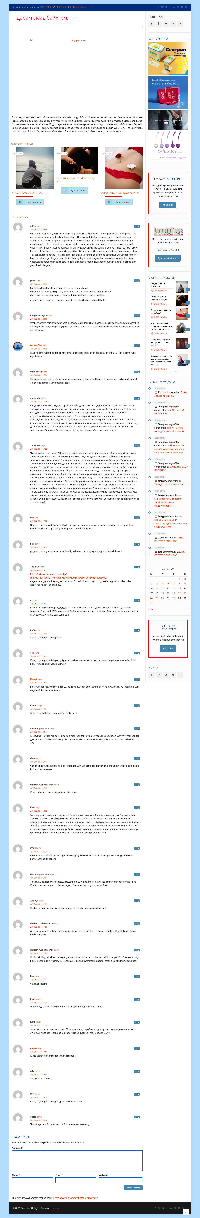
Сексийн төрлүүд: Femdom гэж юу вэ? (75, 179)
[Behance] (186, 7)
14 (173, 588)
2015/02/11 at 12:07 (38, 878)
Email (59, 1175)
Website (103, 1175)
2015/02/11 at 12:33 (38, 788)
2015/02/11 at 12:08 (38, 851)
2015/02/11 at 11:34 (38, 904)
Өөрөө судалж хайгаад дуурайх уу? (120, 192)
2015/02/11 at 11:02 (38, 1025)
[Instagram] (182, 7)
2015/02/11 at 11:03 (38, 1003)
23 (185, 593)
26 (162, 598)
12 (162, 588)
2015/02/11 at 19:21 (38, 375)
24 (151, 598)
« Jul (150, 609)
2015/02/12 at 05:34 (38, 230)
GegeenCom (36, 345)
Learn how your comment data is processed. (76, 1198)
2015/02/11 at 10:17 (38, 1097)
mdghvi (33, 1048)
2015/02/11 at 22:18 (38, 319)
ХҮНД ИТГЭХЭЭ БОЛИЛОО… (28, 192)
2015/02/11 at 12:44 (38, 732)
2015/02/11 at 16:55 (38, 570)
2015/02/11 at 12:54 (38, 709)
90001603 (61, 7)
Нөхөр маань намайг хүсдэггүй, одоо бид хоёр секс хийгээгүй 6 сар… (169, 449)
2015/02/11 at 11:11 (38, 980)
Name (16, 1175)
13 (168, 588)
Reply (137, 226)
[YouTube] (170, 7)
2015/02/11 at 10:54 (38, 1052)
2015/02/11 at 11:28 (38, 953)
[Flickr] (174, 7)
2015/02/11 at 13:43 (38, 634)
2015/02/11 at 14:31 (38, 604)
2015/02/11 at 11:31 (38, 927)
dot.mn (55, 1208)
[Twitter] (166, 7)
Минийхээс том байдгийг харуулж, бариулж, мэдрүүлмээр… (168, 502)
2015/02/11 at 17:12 (38, 521)
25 (156, 598)
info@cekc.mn (78, 7)
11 (156, 588)
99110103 (45, 7)
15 (179, 588)
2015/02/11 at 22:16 (38, 349)
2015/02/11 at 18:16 (38, 402)
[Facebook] (158, 7)
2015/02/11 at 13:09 (38, 683)
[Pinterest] (178, 7)
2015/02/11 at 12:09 (38, 811)
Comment (17, 1148)
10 (151, 588)
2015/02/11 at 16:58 (38, 547)
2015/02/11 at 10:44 (38, 1075)
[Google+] (162, 7)
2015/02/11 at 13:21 (38, 656)
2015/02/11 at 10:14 (38, 1120)
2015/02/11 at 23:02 (38, 284)
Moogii (33, 679)
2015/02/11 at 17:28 (38, 449)
